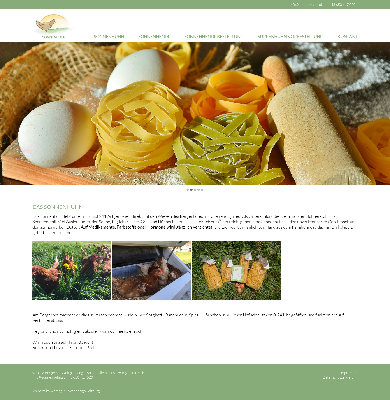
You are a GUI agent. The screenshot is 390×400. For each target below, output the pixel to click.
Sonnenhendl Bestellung (214, 36)
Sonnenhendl (154, 36)
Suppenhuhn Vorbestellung (290, 36)
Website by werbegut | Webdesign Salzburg (66, 390)
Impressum (349, 372)
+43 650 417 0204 (343, 4)
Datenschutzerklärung (340, 377)
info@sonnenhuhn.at (306, 4)
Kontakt (347, 36)
